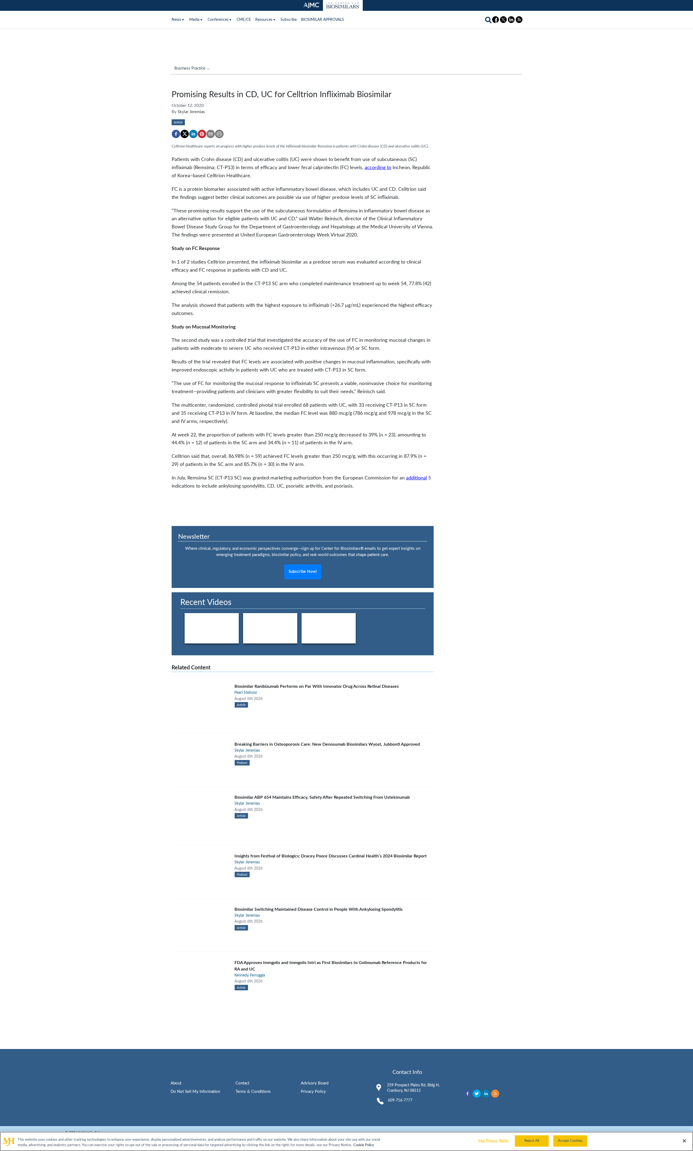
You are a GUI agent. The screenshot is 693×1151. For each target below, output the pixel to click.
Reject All (531, 1141)
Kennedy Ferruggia (249, 975)
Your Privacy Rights (493, 1141)
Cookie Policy (363, 1145)
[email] (210, 134)
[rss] (495, 1094)
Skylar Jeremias (191, 112)
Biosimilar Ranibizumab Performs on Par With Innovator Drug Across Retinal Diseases (316, 686)
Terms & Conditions (253, 1092)
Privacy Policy (313, 1092)
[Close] (684, 1141)
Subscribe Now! (303, 572)
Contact (242, 1083)
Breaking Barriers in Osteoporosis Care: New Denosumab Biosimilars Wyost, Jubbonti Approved (327, 744)
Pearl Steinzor (245, 693)
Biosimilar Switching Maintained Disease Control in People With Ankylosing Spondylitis (318, 909)
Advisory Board (314, 1083)
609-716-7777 (400, 1100)
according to (378, 167)
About (176, 1083)
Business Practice (189, 68)
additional (416, 478)
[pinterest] (202, 134)
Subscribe (288, 20)
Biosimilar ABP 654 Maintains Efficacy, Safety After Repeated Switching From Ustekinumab (322, 797)
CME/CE (244, 20)
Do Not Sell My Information (195, 1092)
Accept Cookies (570, 1141)
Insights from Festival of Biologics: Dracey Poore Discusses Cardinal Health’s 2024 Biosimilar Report (330, 856)
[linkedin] (193, 134)
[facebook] (176, 134)
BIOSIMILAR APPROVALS (322, 20)
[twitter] (184, 134)
